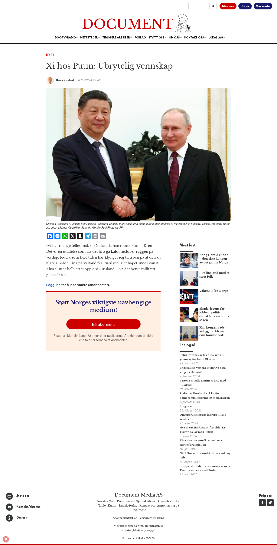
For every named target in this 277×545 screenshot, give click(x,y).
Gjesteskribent (145, 501)
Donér (245, 6)
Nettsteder (89, 37)
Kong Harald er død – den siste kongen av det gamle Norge (213, 258)
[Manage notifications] (6, 539)
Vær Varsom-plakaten (147, 525)
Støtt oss (22, 496)
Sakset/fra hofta (168, 501)
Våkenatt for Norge (213, 290)
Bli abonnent (103, 324)
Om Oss (174, 37)
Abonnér (228, 6)
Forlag (140, 37)
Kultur (112, 505)
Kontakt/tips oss (28, 507)
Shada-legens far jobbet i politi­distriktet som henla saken (214, 314)
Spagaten (186, 406)
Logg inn (53, 284)
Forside (101, 501)
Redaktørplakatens (132, 530)
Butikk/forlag (128, 505)
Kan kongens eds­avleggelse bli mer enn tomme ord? (212, 331)
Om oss (21, 518)
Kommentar (125, 501)
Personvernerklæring (151, 518)
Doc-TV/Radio (65, 37)
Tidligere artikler (116, 37)
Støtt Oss (156, 37)
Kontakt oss (194, 37)
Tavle (102, 505)
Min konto (263, 6)
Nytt (50, 55)
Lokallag (215, 37)
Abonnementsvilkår (125, 518)
